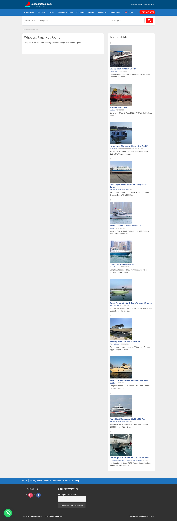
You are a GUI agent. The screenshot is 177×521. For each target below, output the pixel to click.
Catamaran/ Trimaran (124, 460)
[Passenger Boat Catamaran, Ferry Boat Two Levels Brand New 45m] (121, 182)
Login (152, 4)
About (24, 481)
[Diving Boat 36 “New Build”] (121, 66)
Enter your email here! (68, 494)
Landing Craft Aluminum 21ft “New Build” (129, 458)
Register (146, 4)
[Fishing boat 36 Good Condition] (121, 339)
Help (77, 481)
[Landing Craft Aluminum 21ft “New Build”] (121, 455)
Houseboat (113, 148)
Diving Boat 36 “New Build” (123, 69)
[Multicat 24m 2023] (121, 105)
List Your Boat (147, 12)
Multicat (112, 110)
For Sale (41, 12)
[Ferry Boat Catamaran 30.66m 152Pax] (121, 417)
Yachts (51, 12)
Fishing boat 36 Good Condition (125, 341)
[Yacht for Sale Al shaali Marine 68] (121, 223)
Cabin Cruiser (114, 267)
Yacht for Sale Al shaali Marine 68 (125, 226)
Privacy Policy (36, 481)
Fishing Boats (114, 305)
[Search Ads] (149, 20)
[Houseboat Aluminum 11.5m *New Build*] (121, 144)
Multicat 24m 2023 (118, 107)
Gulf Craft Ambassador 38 (122, 264)
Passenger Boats (65, 12)
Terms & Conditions (52, 481)
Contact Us (68, 481)
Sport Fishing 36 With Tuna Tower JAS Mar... (131, 303)
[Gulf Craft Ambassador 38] (121, 262)
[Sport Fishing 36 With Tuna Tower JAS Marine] (121, 301)
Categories (29, 12)
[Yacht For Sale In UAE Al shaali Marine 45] (121, 378)
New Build (102, 12)
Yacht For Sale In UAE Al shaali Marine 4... (129, 380)
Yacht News (115, 12)
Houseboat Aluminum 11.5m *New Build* (129, 146)
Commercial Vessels (85, 12)
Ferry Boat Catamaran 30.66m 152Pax (127, 419)
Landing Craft (137, 460)
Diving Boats (114, 71)
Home (25, 29)
